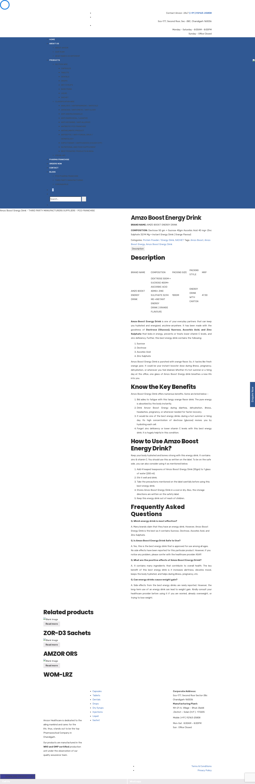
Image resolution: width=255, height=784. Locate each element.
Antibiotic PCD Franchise (73, 126)
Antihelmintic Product (72, 130)
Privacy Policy (205, 770)
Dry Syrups (67, 85)
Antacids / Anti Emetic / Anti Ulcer (78, 110)
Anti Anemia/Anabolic (72, 114)
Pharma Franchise (59, 159)
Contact (53, 168)
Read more (52, 624)
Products (54, 60)
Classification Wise (65, 101)
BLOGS (52, 172)
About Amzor (61, 48)
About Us (54, 43)
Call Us (6, 781)
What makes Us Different (67, 56)
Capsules (66, 68)
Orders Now (55, 164)
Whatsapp (135, 781)
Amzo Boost (197, 240)
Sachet (64, 97)
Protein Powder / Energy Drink (158, 240)
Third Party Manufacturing (69, 180)
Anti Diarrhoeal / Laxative (74, 118)
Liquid (64, 93)
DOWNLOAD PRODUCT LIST (19, 776)
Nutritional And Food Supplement (78, 147)
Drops (64, 81)
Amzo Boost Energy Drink (159, 244)
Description (138, 248)
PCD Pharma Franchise (66, 176)
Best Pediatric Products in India (77, 151)
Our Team (59, 52)
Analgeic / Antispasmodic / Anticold (79, 106)
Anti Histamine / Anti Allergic (75, 122)
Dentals (65, 77)
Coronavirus (61, 184)
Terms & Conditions (201, 766)
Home (52, 39)
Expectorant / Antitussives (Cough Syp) (81, 143)
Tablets (65, 72)
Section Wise (61, 64)
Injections (66, 89)
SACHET (179, 240)
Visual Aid (60, 155)
